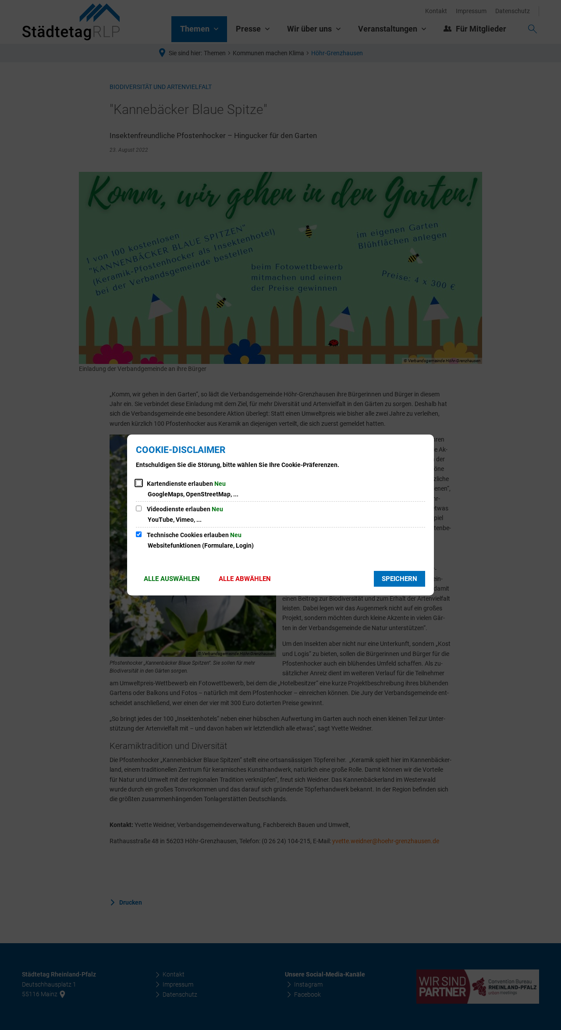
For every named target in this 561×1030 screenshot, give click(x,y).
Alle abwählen (245, 579)
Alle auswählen (172, 579)
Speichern (399, 579)
